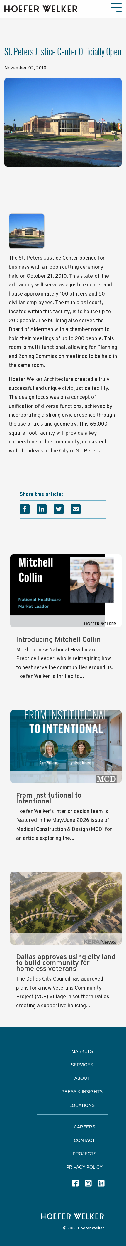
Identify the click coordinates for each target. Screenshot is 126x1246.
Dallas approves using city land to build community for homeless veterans (66, 963)
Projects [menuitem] (84, 1153)
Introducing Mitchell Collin (58, 640)
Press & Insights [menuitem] (82, 1091)
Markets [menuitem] (82, 1051)
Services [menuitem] (82, 1064)
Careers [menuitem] (84, 1126)
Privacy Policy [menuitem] (84, 1167)
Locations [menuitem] (82, 1105)
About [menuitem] (82, 1078)
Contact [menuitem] (84, 1140)
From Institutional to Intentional (48, 798)
